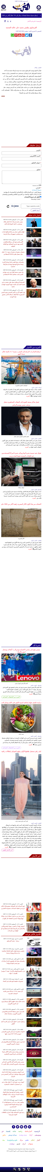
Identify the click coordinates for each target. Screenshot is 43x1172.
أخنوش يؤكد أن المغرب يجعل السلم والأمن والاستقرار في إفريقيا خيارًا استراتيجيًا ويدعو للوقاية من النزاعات (13, 928)
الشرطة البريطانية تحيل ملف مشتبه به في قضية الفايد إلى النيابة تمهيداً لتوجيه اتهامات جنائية (13, 284)
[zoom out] (11, 21)
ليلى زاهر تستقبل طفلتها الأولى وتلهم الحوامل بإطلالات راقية (21, 751)
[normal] (8, 21)
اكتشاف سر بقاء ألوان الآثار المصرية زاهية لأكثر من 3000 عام (21, 504)
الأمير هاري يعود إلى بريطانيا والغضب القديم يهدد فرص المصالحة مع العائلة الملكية (13, 244)
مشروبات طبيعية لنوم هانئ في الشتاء (13, 981)
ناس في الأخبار (31, 21)
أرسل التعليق (36, 210)
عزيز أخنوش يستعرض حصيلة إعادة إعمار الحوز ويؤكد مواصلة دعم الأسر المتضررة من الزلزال (13, 1074)
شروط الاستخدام (36, 190)
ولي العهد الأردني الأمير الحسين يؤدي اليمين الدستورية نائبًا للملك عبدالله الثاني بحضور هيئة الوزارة (13, 294)
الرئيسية (39, 21)
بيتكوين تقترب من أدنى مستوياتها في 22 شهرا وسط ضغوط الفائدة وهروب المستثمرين (13, 1104)
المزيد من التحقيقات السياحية (11, 697)
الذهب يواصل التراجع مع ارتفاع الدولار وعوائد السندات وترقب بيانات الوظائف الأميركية (13, 1094)
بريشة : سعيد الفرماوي (13, 941)
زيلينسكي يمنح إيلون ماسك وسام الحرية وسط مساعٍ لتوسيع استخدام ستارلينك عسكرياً (13, 264)
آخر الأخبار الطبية (8, 850)
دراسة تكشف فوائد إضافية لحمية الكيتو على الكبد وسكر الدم (21, 702)
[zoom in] (5, 21)
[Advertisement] (21, 121)
